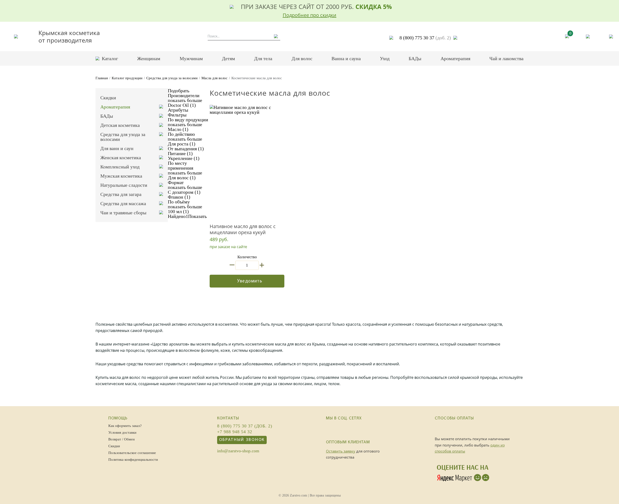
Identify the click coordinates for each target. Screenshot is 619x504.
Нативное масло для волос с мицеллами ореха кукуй (243, 229)
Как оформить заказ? (125, 426)
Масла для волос (214, 78)
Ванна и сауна (346, 58)
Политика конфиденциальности (133, 459)
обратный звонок (242, 440)
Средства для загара (120, 194)
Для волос (302, 58)
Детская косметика (120, 125)
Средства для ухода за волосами (172, 78)
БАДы (415, 58)
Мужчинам (191, 58)
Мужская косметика (121, 175)
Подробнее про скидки (309, 15)
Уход (385, 58)
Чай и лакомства (506, 58)
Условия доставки (122, 432)
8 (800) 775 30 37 (425, 37)
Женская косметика (120, 157)
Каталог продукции (127, 78)
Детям (228, 58)
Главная (102, 78)
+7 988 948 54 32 (234, 432)
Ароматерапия (455, 58)
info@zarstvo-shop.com (238, 451)
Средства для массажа (123, 203)
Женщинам (148, 58)
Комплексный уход (120, 166)
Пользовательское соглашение (132, 453)
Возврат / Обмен (121, 439)
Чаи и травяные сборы (123, 212)
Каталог (110, 58)
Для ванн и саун (116, 148)
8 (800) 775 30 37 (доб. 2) (244, 426)
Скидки (108, 97)
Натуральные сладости (123, 185)
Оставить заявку (340, 451)
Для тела (263, 58)
